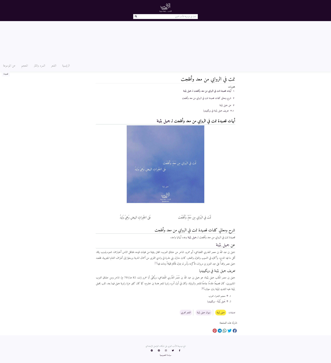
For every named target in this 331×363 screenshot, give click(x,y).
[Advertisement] (165, 40)
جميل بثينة (163, 121)
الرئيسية (66, 65)
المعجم (24, 65)
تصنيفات (232, 312)
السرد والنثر (39, 65)
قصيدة (6, 74)
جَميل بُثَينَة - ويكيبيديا (216, 301)
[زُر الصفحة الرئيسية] (165, 7)
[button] (179, 350)
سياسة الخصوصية (165, 355)
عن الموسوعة (9, 65)
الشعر (53, 65)
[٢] (203, 288)
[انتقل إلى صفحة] (135, 16)
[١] (156, 263)
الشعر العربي (186, 312)
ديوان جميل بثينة (203, 312)
